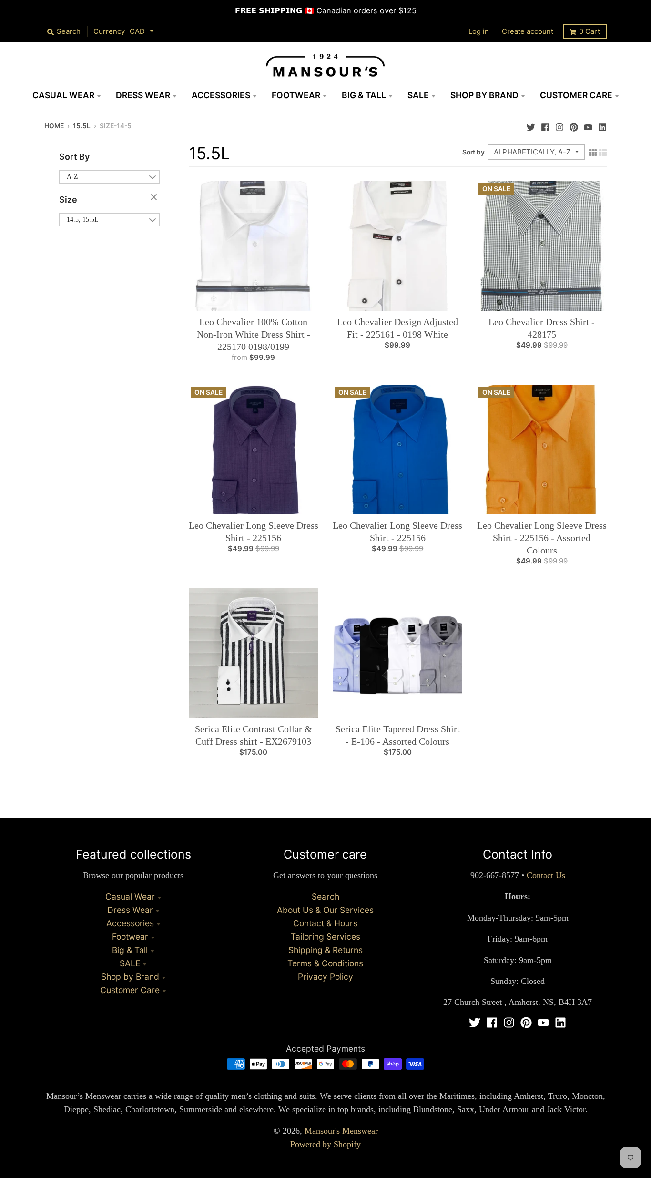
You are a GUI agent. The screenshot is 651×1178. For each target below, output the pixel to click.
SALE (130, 963)
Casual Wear (130, 896)
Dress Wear (130, 910)
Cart (589, 31)
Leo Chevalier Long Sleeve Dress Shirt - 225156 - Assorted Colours (542, 537)
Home (54, 126)
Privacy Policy (325, 977)
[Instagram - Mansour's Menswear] (559, 125)
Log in (478, 31)
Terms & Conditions (325, 963)
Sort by (473, 152)
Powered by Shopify (325, 1144)
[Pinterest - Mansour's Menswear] (574, 125)
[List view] (603, 151)
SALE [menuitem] (418, 95)
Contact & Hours (325, 923)
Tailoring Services (325, 937)
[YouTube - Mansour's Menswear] (588, 125)
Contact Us (546, 875)
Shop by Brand (130, 977)
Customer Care (130, 990)
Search (325, 896)
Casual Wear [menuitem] (63, 95)
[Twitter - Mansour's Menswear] (531, 125)
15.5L (82, 126)
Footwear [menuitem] (296, 95)
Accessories (130, 923)
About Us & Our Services (325, 910)
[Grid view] (593, 151)
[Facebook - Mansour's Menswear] (545, 125)
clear (155, 198)
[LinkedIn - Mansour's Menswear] (602, 125)
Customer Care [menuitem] (576, 95)
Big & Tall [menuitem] (364, 95)
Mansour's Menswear (341, 1131)
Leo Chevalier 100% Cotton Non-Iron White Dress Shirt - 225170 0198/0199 (253, 334)
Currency (109, 31)
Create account (527, 31)
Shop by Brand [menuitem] (484, 95)
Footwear (130, 937)
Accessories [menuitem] (221, 95)
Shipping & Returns (325, 950)
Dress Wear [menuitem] (143, 95)
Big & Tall (130, 950)
